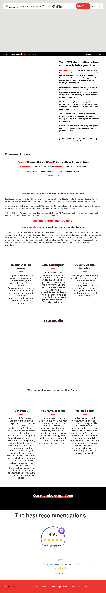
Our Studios (43, 6)
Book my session (68, 139)
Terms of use (76, 586)
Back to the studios (93, 54)
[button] (51, 22)
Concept (24, 6)
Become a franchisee (57, 6)
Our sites (33, 586)
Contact (87, 586)
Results (34, 6)
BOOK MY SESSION (80, 6)
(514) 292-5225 (88, 139)
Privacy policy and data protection (54, 586)
